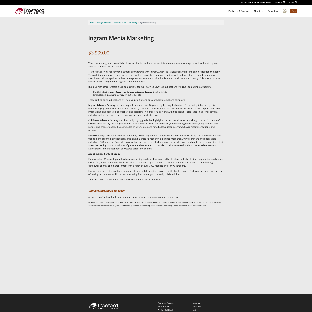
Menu (294, 11)
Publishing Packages (166, 303)
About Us (258, 11)
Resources (197, 306)
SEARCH (278, 2)
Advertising (133, 22)
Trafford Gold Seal (165, 310)
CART (291, 2)
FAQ (194, 310)
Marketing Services (120, 22)
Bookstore (273, 11)
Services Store (163, 306)
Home (92, 22)
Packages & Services (238, 11)
